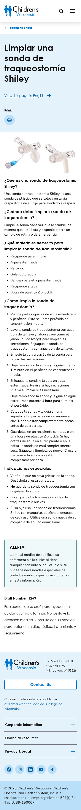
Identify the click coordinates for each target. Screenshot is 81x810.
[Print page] (9, 120)
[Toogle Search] (61, 11)
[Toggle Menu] (72, 11)
